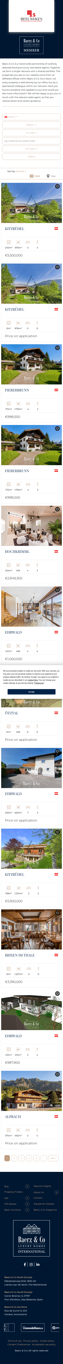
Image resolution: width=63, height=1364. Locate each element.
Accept (31, 692)
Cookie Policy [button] (33, 680)
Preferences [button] (39, 683)
